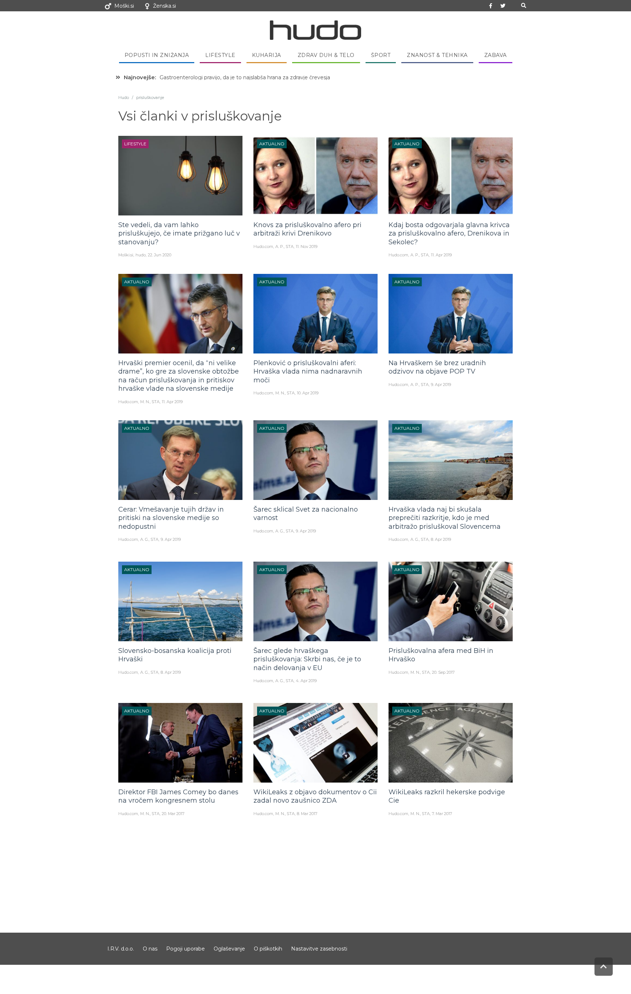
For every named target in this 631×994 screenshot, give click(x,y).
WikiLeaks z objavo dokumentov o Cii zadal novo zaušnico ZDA (315, 796)
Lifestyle (220, 55)
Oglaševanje (229, 948)
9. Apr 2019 (441, 384)
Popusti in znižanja (157, 55)
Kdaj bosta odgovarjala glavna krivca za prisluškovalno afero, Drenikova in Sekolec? (449, 233)
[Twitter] (503, 6)
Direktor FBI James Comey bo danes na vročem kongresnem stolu (178, 796)
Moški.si (124, 6)
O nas (150, 948)
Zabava (495, 55)
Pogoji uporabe (185, 948)
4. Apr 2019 (306, 680)
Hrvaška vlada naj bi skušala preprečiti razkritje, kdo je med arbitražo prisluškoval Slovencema (445, 518)
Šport (381, 55)
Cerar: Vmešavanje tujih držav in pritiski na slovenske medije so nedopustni (171, 518)
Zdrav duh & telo (326, 55)
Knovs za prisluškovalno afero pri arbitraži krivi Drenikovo (307, 229)
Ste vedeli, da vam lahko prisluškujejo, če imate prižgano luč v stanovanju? (179, 233)
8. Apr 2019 (441, 539)
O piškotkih (268, 948)
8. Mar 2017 (307, 813)
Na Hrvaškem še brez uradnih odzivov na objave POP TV (437, 367)
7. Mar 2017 (442, 813)
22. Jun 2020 (159, 254)
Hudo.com (263, 246)
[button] (523, 5)
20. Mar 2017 (173, 813)
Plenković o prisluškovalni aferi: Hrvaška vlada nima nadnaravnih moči (307, 371)
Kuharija (266, 55)
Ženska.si (164, 6)
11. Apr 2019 (441, 254)
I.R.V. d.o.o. (120, 948)
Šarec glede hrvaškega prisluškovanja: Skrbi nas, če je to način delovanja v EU (307, 659)
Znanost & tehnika (437, 55)
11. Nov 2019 (306, 246)
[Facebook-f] (491, 6)
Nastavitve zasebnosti (319, 948)
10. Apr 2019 (307, 392)
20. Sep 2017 (443, 672)
